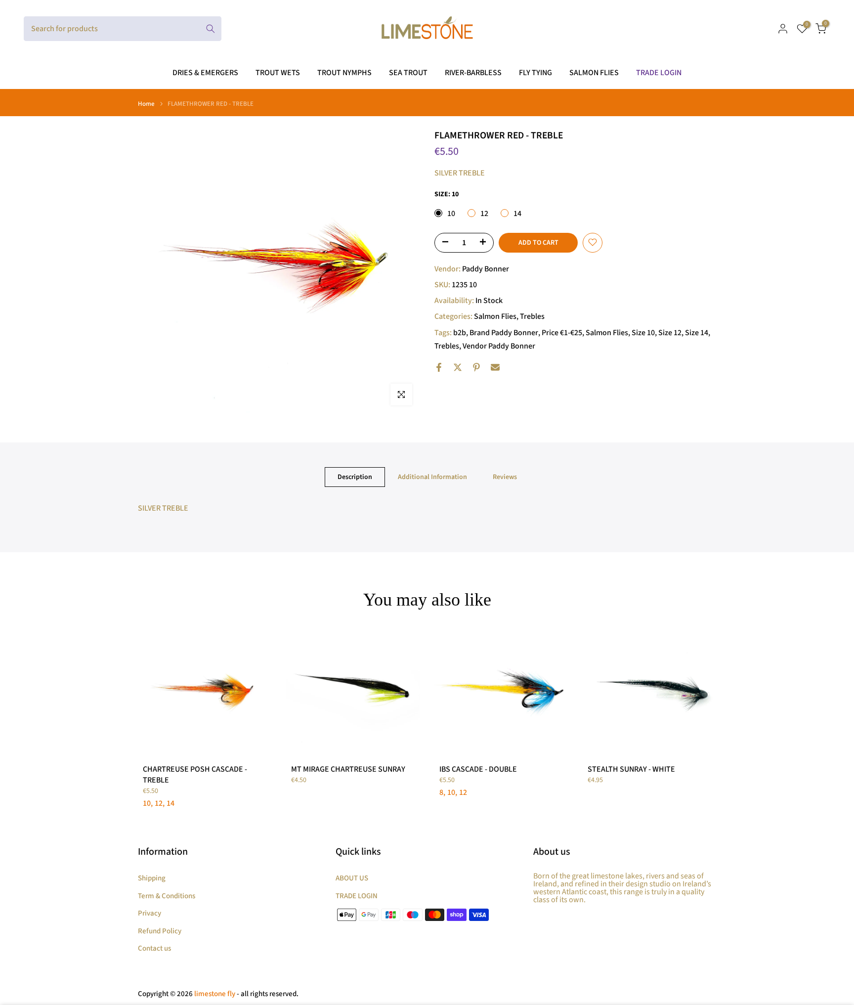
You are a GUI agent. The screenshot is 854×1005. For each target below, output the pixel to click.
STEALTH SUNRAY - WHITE (631, 769)
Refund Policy (159, 931)
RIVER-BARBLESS (473, 72)
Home (146, 104)
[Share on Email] (495, 367)
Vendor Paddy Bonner (499, 345)
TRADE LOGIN (659, 72)
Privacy (149, 913)
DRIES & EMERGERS (205, 72)
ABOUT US (352, 878)
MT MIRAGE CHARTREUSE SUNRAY (348, 769)
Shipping (152, 878)
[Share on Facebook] (438, 367)
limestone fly (214, 994)
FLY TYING (535, 72)
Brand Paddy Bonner (504, 332)
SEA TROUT (408, 72)
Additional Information (432, 477)
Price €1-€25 (562, 332)
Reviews (505, 477)
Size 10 (643, 332)
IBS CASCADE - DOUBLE (478, 769)
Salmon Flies (495, 316)
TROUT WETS (278, 72)
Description (355, 477)
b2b (459, 332)
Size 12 (670, 332)
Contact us (154, 948)
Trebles (532, 316)
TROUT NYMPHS (344, 72)
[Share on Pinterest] (476, 367)
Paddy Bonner (485, 268)
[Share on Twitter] (457, 367)
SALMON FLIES (594, 72)
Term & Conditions (166, 896)
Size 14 (696, 332)
